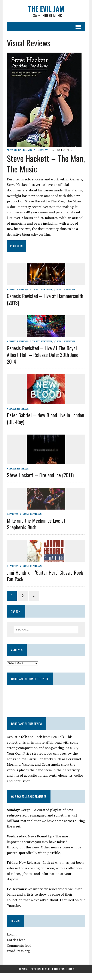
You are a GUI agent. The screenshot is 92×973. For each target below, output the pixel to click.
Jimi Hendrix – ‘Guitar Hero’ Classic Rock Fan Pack (45, 575)
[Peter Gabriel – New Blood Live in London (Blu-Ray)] (46, 401)
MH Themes (68, 969)
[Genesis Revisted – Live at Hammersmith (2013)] (46, 282)
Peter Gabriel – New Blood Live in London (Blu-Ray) (45, 418)
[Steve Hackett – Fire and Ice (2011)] (46, 461)
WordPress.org (18, 950)
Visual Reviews (38, 150)
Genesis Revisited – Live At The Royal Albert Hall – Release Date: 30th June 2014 (42, 354)
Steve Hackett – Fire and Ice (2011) (40, 475)
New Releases (16, 150)
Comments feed (19, 945)
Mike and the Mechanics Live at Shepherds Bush (36, 523)
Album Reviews (17, 289)
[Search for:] (46, 629)
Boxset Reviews (41, 289)
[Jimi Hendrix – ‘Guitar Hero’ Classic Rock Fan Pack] (46, 559)
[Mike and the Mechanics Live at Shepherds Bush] (46, 506)
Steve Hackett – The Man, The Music (46, 163)
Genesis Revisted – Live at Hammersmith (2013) (45, 299)
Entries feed (16, 939)
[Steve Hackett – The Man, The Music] (44, 143)
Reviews (12, 513)
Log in (11, 934)
